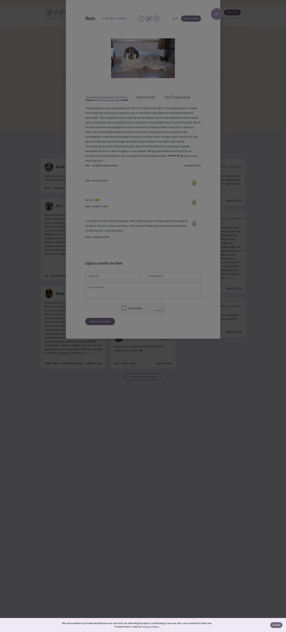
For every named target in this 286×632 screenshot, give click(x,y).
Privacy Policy (150, 626)
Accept (276, 625)
